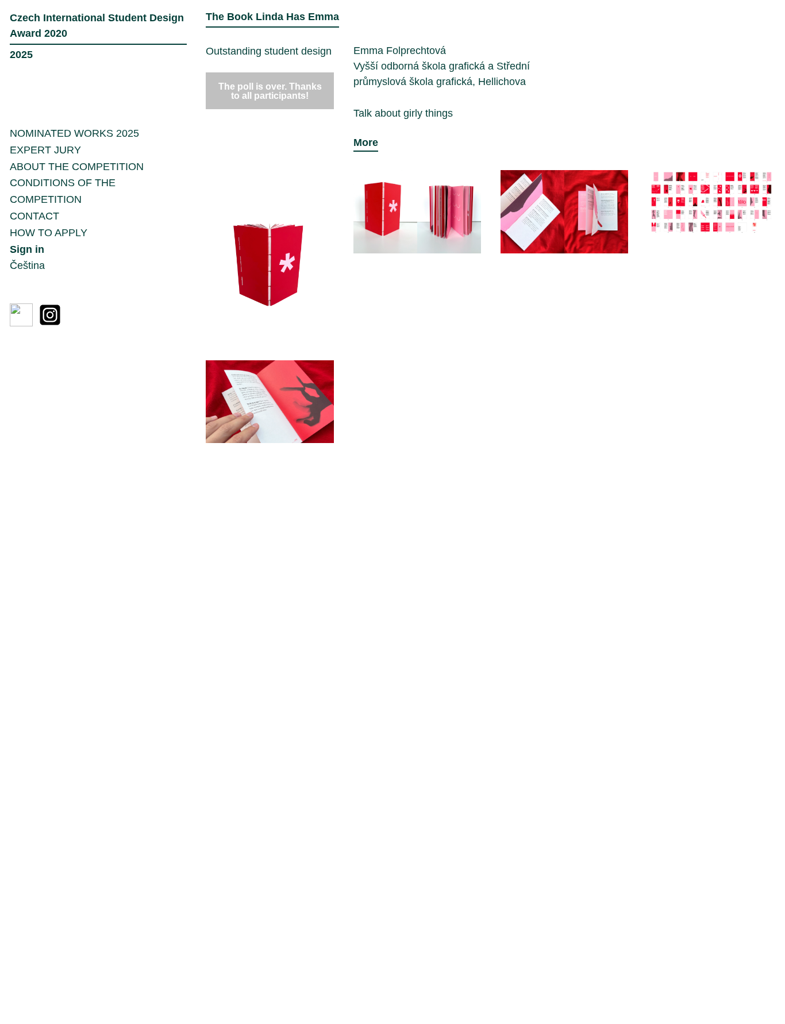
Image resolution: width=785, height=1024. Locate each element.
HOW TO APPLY (48, 232)
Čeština (27, 265)
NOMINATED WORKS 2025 (74, 133)
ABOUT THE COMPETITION (77, 166)
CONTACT (34, 216)
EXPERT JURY (45, 150)
